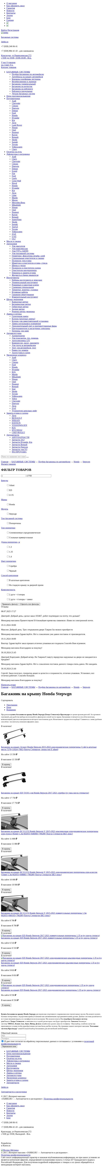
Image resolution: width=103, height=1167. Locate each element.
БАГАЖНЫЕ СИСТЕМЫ (18, 72)
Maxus (15, 200)
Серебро (13, 566)
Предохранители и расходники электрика (31, 328)
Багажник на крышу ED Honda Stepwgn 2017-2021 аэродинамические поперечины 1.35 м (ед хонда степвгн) (50, 990)
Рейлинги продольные (22, 91)
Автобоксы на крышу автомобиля (27, 77)
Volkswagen (17, 147)
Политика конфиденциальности (58, 1099)
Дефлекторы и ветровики (18, 154)
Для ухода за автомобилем (24, 345)
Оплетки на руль (14, 152)
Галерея (10, 20)
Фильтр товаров (8, 464)
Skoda (14, 139)
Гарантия (10, 8)
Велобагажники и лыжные (24, 81)
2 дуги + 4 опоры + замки (20, 599)
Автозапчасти (12, 435)
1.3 (10, 547)
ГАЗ (13, 239)
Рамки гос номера (20, 350)
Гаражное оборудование (23, 294)
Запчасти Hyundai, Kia (22, 442)
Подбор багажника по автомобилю (28, 74)
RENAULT (17, 418)
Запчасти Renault (19, 444)
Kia (13, 120)
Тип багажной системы (12, 518)
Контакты (10, 13)
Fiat (13, 173)
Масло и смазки (13, 241)
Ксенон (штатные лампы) (23, 319)
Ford (14, 113)
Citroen (15, 106)
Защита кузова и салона (17, 413)
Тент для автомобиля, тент (24, 348)
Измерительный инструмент (25, 297)
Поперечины (15, 523)
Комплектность (8, 590)
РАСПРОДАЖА (19, 452)
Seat (13, 389)
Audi (14, 101)
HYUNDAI (17, 430)
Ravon (14, 135)
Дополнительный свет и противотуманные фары (34, 326)
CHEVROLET (18, 432)
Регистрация (13, 30)
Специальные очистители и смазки (28, 258)
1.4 (10, 556)
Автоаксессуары (13, 333)
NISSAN (16, 420)
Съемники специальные (23, 287)
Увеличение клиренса (16, 355)
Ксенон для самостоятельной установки (30, 321)
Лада (14, 123)
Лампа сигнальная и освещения (26, 323)
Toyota (15, 144)
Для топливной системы (23, 253)
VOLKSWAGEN (19, 425)
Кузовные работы (20, 292)
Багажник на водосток (22, 86)
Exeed (14, 171)
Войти (4, 30)
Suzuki (15, 142)
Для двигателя (18, 246)
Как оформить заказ (15, 6)
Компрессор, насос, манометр (25, 343)
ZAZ (14, 234)
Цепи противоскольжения (18, 96)
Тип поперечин (8, 528)
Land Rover (17, 125)
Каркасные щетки (20, 302)
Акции (9, 15)
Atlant (11, 485)
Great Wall (16, 181)
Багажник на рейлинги (22, 89)
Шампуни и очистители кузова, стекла (29, 263)
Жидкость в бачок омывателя (25, 275)
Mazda (15, 198)
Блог (8, 18)
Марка (4, 499)
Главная (4, 462)
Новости (10, 10)
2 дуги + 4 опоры (17, 594)
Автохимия (11, 244)
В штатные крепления (19, 580)
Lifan (14, 195)
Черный (12, 571)
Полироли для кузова (21, 261)
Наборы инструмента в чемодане (27, 280)
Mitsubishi (16, 205)
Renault (15, 137)
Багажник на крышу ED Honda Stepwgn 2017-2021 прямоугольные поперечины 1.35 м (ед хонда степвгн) (49, 938)
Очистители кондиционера (24, 270)
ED (10, 490)
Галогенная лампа (20, 316)
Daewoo (15, 108)
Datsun (15, 110)
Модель (4, 509)
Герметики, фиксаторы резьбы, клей (28, 256)
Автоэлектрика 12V (21, 340)
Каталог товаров (8, 67)
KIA (14, 372)
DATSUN (16, 423)
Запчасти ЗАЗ (18, 440)
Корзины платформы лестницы (26, 79)
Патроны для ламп (20, 331)
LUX (11, 495)
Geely (14, 178)
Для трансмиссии (20, 248)
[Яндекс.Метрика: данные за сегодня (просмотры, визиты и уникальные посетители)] (10, 1150)
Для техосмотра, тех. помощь (25, 338)
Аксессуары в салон (21, 352)
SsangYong (16, 219)
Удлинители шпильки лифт (24, 411)
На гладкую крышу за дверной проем (26, 585)
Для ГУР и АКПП (20, 251)
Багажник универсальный (24, 84)
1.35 (11, 552)
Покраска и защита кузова (24, 273)
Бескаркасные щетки (21, 304)
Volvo (14, 398)
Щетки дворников (14, 299)
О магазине (11, 3)
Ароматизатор (18, 336)
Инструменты (12, 277)
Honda (15, 115)
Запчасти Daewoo (20, 447)
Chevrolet (16, 103)
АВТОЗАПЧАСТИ (20, 437)
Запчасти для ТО (19, 449)
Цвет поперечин (8, 561)
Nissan (15, 127)
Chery (14, 149)
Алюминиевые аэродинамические (25, 533)
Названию (11, 710)
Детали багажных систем (23, 94)
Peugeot (15, 132)
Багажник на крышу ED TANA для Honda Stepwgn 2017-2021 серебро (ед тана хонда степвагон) (45, 793)
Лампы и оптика (14, 314)
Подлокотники (13, 98)
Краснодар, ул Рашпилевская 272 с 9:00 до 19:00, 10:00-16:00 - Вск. (16, 56)
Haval (14, 183)
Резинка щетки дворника (23, 311)
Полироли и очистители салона (26, 268)
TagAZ (15, 227)
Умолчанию (11, 705)
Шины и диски (19, 265)
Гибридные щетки (20, 306)
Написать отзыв (8, 685)
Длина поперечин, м (10, 542)
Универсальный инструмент (25, 282)
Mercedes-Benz (18, 202)
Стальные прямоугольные (21, 537)
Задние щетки (18, 309)
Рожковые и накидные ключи (25, 285)
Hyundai (15, 118)
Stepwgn (86, 462)
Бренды (4, 480)
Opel (14, 130)
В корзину (6, 764)
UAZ (14, 236)
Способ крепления (9, 575)
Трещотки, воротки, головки (25, 290)
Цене (8, 707)
